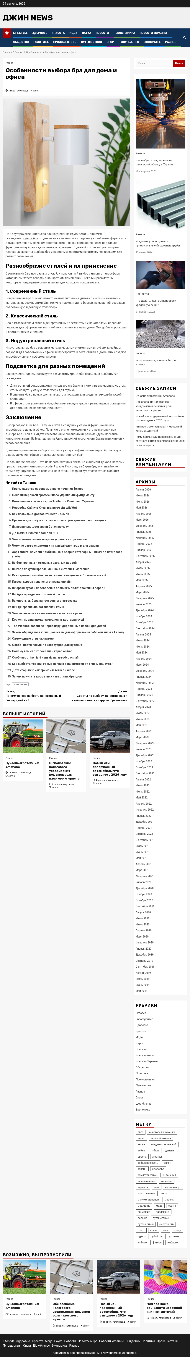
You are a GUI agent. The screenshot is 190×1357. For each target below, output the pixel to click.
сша (165, 1230)
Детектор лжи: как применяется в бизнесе (43, 670)
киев (156, 1187)
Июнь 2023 (143, 719)
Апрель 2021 (144, 864)
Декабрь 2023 (145, 683)
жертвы (157, 1156)
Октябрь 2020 (144, 900)
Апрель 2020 (144, 930)
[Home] (7, 33)
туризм (142, 1236)
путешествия (146, 1224)
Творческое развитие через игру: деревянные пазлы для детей (59, 626)
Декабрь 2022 (145, 755)
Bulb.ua (35, 438)
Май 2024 (142, 652)
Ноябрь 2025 (144, 544)
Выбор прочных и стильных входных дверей (44, 562)
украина (174, 1236)
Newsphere (110, 1353)
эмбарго (172, 1242)
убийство (157, 1236)
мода (159, 1205)
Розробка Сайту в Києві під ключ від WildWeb (45, 507)
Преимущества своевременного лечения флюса (47, 488)
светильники (20, 684)
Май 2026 (142, 507)
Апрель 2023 (144, 731)
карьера (143, 1187)
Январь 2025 (143, 604)
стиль (153, 1230)
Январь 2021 (143, 882)
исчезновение (146, 1181)
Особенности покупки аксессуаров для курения (47, 645)
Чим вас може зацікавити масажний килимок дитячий (164, 1308)
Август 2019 (143, 972)
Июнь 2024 (143, 646)
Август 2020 (143, 912)
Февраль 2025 (145, 598)
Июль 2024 (143, 640)
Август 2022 (143, 779)
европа (142, 1156)
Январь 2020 (143, 948)
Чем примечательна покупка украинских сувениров (49, 539)
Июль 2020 (143, 918)
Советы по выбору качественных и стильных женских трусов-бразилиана (99, 696)
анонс (141, 1138)
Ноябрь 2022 (144, 761)
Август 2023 (143, 707)
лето (164, 1193)
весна (141, 1144)
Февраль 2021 (145, 876)
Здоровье (39, 33)
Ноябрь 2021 (144, 828)
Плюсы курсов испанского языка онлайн (41, 581)
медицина (144, 1205)
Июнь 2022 (143, 791)
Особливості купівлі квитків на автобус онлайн (46, 657)
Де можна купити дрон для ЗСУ (35, 533)
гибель (155, 1150)
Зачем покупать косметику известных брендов (47, 676)
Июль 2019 (143, 978)
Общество (21, 42)
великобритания (161, 1138)
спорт (141, 1230)
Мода (73, 33)
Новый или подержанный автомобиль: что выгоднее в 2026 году (110, 768)
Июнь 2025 (143, 574)
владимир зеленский (163, 1144)
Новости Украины (153, 33)
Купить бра (30, 238)
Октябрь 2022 (144, 767)
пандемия (144, 1211)
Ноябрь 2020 (144, 894)
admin (36, 90)
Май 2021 (142, 858)
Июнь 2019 (143, 985)
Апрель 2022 (144, 803)
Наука (86, 33)
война (141, 1150)
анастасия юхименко (162, 1132)
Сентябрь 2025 (145, 556)
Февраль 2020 (145, 942)
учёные (142, 1242)
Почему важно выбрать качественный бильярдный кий (33, 696)
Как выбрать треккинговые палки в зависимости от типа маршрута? (62, 664)
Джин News (28, 17)
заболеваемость (148, 1162)
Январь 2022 (143, 815)
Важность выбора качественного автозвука (44, 600)
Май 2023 (142, 725)
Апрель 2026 (144, 513)
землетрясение (147, 1175)
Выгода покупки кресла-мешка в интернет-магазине (50, 569)
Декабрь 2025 (145, 538)
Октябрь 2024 (144, 622)
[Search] (184, 37)
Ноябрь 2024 (144, 616)
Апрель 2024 (144, 658)
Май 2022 (142, 797)
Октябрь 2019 (144, 960)
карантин (166, 1181)
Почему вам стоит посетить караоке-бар (42, 651)
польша (142, 1217)
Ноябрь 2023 (144, 688)
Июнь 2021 (143, 852)
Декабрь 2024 (145, 610)
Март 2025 (142, 592)
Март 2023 (142, 737)
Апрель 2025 (144, 586)
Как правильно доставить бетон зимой (40, 514)
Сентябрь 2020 (145, 906)
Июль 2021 (143, 846)
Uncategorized (144, 1019)
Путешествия (91, 42)
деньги (169, 1150)
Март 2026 (142, 519)
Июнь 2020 (143, 924)
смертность (166, 1224)
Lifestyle (20, 33)
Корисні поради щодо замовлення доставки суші (48, 619)
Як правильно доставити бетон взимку (40, 526)
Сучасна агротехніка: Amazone (155, 396)
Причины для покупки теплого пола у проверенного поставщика (59, 520)
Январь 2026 (143, 531)
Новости (102, 33)
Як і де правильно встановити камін (38, 607)
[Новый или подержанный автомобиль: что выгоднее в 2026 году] (110, 736)
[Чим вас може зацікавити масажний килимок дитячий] (165, 1277)
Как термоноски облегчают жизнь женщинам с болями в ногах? (59, 575)
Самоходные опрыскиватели (33, 638)
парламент (162, 1211)
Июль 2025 (143, 568)
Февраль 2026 (145, 525)
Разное (170, 42)
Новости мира (124, 33)
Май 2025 (142, 580)
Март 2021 (142, 870)
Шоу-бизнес (129, 42)
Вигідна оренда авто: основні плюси (38, 594)
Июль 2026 (143, 495)
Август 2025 (143, 562)
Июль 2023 (143, 713)
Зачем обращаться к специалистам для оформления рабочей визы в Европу (68, 632)
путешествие (161, 1217)
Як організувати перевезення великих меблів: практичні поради (58, 588)
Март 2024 (142, 664)
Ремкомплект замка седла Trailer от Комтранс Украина (53, 501)
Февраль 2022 (145, 809)
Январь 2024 (143, 676)
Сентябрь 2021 (145, 840)
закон (167, 1162)
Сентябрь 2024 (145, 628)
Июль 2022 (143, 785)
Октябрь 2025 (144, 550)
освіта (172, 1205)
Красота (58, 33)
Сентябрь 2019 (145, 966)
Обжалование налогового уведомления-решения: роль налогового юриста (64, 770)
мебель (169, 1199)
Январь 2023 (143, 749)
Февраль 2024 (145, 670)
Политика (41, 42)
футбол (157, 1242)
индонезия (169, 1175)
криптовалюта (146, 1193)
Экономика (152, 42)
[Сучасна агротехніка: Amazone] (23, 736)
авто (140, 1132)
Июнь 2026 (143, 501)
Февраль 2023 (145, 743)
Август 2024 (143, 634)
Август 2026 (143, 489)
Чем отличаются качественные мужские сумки (47, 613)
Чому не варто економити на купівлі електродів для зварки (55, 545)
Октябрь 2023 (144, 695)
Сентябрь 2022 (145, 773)
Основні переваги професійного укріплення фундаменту (53, 495)
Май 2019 (142, 991)
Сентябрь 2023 (145, 701)
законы (142, 1168)
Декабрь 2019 (145, 954)
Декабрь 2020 (145, 888)
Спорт (111, 42)
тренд (177, 1230)
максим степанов (148, 1199)
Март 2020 (142, 936)
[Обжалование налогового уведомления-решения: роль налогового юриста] (66, 736)
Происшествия (64, 42)
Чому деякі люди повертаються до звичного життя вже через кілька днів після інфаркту (160, 441)
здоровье (158, 1168)
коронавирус (173, 1187)
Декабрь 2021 (145, 821)
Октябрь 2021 (144, 833)
